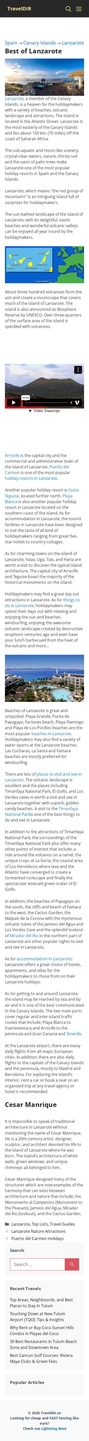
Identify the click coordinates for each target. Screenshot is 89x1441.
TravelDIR (19, 8)
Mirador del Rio (24, 935)
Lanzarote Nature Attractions (38, 1231)
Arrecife (12, 455)
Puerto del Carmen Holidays (37, 1238)
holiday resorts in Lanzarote (31, 478)
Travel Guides (62, 1224)
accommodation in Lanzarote (44, 958)
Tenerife (73, 1033)
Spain (11, 42)
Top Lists (40, 1224)
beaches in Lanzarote (51, 733)
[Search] (72, 1264)
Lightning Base (53, 1428)
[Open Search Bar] (68, 8)
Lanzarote (73, 42)
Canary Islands (39, 42)
